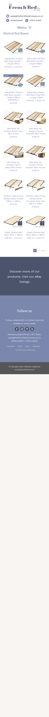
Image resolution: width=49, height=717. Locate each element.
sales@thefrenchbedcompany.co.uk (26, 16)
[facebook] (17, 329)
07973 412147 (35, 20)
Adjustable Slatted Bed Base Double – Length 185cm (13, 61)
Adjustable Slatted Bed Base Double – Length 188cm (36, 61)
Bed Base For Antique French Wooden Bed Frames (35, 165)
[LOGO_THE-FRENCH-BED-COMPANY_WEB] (24, 4)
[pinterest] (27, 329)
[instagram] (22, 329)
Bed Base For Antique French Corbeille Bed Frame (35, 131)
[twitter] (32, 329)
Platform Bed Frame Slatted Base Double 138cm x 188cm (13, 198)
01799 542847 (16, 20)
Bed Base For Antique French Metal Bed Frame (13, 165)
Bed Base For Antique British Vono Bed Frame (13, 131)
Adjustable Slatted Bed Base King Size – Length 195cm (35, 95)
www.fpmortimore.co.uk (24, 370)
